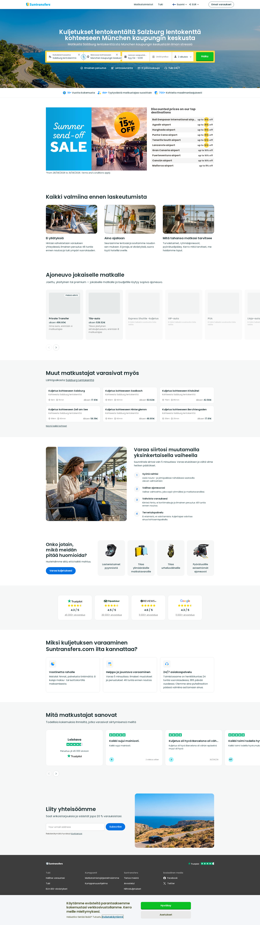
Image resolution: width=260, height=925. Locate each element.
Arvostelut (129, 883)
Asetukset (166, 914)
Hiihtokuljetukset (132, 888)
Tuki (160, 4)
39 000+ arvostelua (112, 614)
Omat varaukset (221, 4)
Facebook (172, 878)
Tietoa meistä (131, 878)
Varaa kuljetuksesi (61, 570)
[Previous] (49, 347)
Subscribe (115, 826)
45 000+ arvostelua (75, 614)
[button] (79, 55)
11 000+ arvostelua (148, 614)
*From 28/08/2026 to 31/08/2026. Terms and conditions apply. (78, 172)
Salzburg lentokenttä (80, 380)
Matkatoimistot (143, 4)
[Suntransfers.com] (38, 4)
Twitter (171, 883)
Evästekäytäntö (112, 917)
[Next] (56, 347)
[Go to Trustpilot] (201, 864)
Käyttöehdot (76, 833)
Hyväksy (166, 905)
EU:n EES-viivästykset (56, 888)
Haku (204, 56)
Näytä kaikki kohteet (56, 425)
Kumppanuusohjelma (96, 883)
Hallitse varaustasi (55, 878)
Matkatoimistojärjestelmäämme (102, 878)
